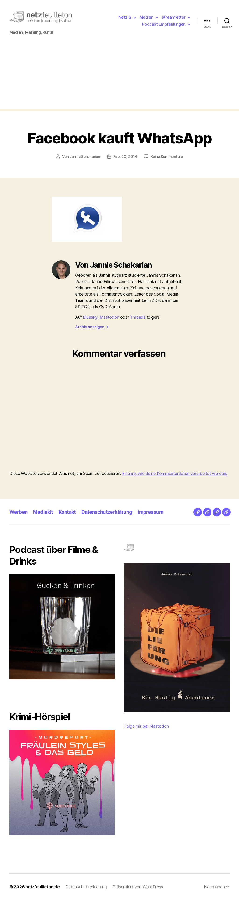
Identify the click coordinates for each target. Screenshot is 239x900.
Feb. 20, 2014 (125, 156)
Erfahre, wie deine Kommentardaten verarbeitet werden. (174, 473)
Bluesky (90, 317)
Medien (146, 17)
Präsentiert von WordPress (137, 886)
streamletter (174, 17)
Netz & (124, 17)
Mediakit (43, 512)
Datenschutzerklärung (106, 512)
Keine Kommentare (167, 156)
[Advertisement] (119, 76)
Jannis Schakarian (85, 156)
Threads (137, 317)
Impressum (150, 512)
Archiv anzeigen (92, 326)
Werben (18, 512)
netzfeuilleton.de (42, 886)
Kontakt (67, 512)
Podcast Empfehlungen (164, 24)
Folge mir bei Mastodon (146, 726)
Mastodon (109, 317)
